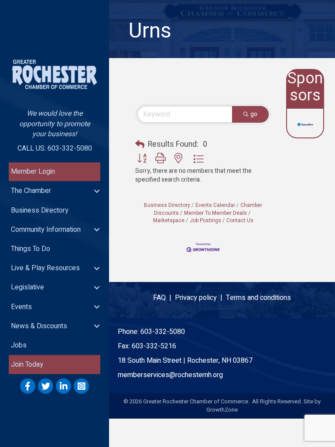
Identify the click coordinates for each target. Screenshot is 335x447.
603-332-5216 (154, 346)
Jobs (19, 345)
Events (21, 307)
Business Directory (39, 210)
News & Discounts (39, 326)
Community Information (46, 229)
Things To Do (30, 249)
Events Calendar (215, 205)
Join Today (27, 364)
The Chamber (31, 191)
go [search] (253, 114)
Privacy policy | (200, 297)
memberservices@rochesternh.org (170, 375)
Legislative (27, 287)
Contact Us (239, 220)
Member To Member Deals (215, 213)
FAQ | (164, 297)
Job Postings (205, 220)
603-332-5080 (162, 332)
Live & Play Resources (45, 268)
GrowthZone (222, 410)
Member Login (33, 171)
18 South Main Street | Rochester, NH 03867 (185, 360)
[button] (139, 145)
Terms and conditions (258, 297)
